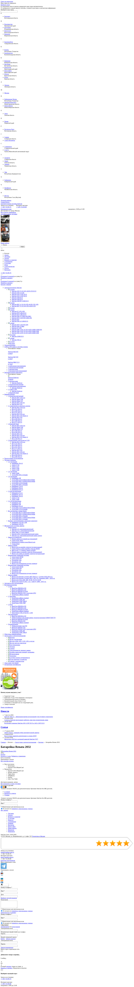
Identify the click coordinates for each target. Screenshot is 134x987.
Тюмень (6, 164)
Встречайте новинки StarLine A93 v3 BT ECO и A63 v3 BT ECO (24, 723)
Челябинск (7, 188)
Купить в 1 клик (6, 756)
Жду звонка (4, 810)
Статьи (4, 727)
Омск (6, 113)
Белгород (7, 16)
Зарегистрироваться (7, 947)
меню (2, 250)
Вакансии (11, 830)
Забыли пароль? (11, 939)
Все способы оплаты (7, 761)
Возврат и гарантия (10, 260)
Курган (6, 74)
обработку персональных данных (22, 808)
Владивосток (8, 24)
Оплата (6, 258)
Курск (6, 77)
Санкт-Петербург (9, 140)
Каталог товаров (6, 284)
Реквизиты (11, 831)
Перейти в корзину (7, 278)
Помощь (10, 823)
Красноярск (8, 71)
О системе (7, 263)
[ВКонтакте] (1, 787)
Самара (6, 137)
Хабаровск (7, 180)
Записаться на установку (8, 912)
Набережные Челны (10, 99)
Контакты (7, 270)
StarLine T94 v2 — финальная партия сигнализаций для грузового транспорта (28, 716)
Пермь (6, 121)
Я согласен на (18, 808)
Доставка (7, 256)
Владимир (7, 27)
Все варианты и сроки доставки (11, 783)
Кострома (7, 64)
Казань (6, 50)
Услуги (6, 268)
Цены (6, 265)
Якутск (6, 195)
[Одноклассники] (3, 787)
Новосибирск (8, 106)
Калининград (8, 53)
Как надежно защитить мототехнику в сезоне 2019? (20, 736)
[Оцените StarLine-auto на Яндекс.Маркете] (67, 849)
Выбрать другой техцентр (9, 898)
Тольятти (7, 158)
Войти (3, 939)
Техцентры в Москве (38, 836)
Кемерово (7, 61)
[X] (5, 787)
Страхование (8, 261)
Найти (22, 246)
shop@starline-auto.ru (7, 857)
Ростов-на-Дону (9, 129)
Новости (5, 711)
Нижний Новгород (10, 102)
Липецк (6, 85)
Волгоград (7, 31)
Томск (6, 161)
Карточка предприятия (8, 860)
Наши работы (12, 828)
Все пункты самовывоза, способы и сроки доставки (9, 213)
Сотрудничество (9, 266)
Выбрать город (5, 5)
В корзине (7, 276)
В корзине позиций (7, 281)
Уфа (5, 172)
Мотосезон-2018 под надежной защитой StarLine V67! (21, 739)
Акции (6, 255)
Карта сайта (11, 826)
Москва (6, 93)
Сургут (6, 150)
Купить (3, 754)
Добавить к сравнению (18, 756)
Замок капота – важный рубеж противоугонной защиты (21, 732)
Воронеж (7, 34)
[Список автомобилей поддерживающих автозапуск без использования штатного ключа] (9, 689)
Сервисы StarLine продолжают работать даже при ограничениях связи (26, 720)
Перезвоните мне (6, 209)
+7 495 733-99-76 (6, 273)
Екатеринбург (8, 42)
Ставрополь (8, 146)
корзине (8, 966)
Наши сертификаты (7, 707)
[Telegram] (4, 868)
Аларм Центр (11, 203)
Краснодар (7, 67)
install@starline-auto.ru (7, 852)
